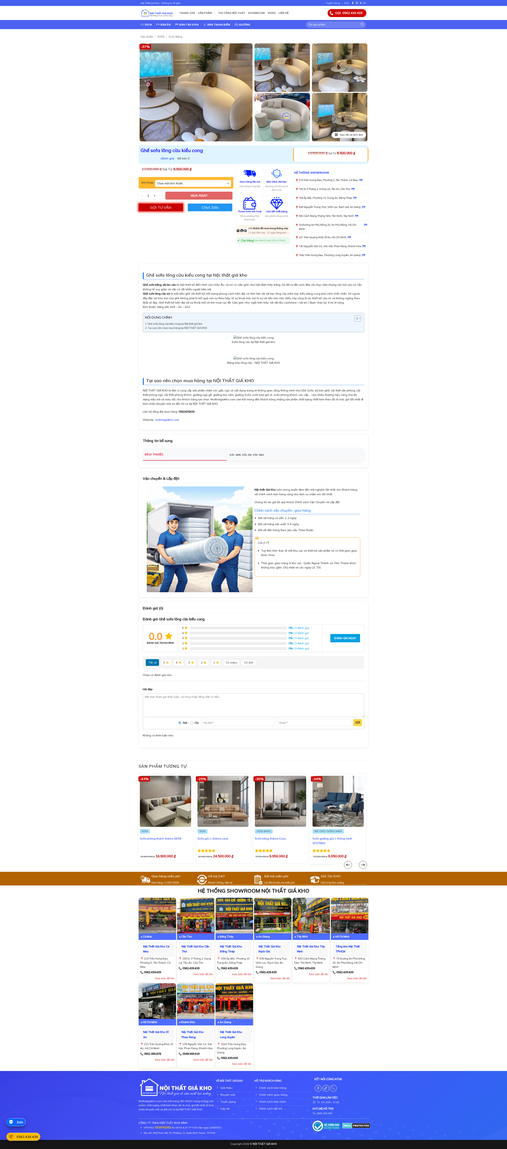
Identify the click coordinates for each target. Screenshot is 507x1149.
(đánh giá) (168, 158)
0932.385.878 (152, 1054)
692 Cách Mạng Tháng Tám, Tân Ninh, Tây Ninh (326, 216)
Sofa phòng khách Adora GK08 (160, 838)
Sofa (148, 24)
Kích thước (148, 182)
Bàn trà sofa (189, 24)
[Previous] (348, 865)
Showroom (256, 13)
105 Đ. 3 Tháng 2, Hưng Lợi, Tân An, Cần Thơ (324, 189)
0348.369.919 (190, 1054)
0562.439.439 (152, 972)
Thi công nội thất (231, 13)
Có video (231, 662)
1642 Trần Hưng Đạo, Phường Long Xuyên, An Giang (330, 255)
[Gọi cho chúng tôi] (333, 1088)
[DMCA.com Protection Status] (356, 1125)
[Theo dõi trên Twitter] (360, 3)
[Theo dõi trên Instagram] (357, 3)
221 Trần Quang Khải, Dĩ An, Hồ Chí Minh (322, 237)
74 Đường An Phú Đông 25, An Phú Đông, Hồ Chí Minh (327, 227)
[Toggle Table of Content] (355, 318)
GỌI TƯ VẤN (160, 207)
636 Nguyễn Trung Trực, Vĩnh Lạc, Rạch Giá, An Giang (330, 207)
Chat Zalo (210, 207)
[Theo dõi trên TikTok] (325, 1088)
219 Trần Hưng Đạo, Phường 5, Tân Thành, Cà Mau (328, 180)
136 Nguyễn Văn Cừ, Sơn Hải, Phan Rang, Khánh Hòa (330, 246)
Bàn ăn (165, 24)
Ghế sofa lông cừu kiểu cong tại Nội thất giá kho (175, 323)
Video (272, 13)
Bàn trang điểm (218, 24)
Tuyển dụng (333, 3)
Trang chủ (187, 13)
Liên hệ (284, 13)
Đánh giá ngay (345, 638)
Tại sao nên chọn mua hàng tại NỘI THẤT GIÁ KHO (177, 327)
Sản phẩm (205, 13)
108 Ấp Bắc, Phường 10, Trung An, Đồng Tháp (325, 198)
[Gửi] (362, 24)
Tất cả (152, 662)
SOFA (160, 36)
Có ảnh (248, 662)
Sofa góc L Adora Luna (212, 838)
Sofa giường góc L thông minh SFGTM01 (332, 841)
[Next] (363, 865)
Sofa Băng (175, 36)
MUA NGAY (199, 195)
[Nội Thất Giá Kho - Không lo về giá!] (157, 13)
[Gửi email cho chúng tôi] (364, 3)
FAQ (346, 3)
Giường (244, 24)
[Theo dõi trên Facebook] (353, 3)
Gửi (357, 722)
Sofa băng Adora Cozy (270, 838)
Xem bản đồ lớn (164, 978)
